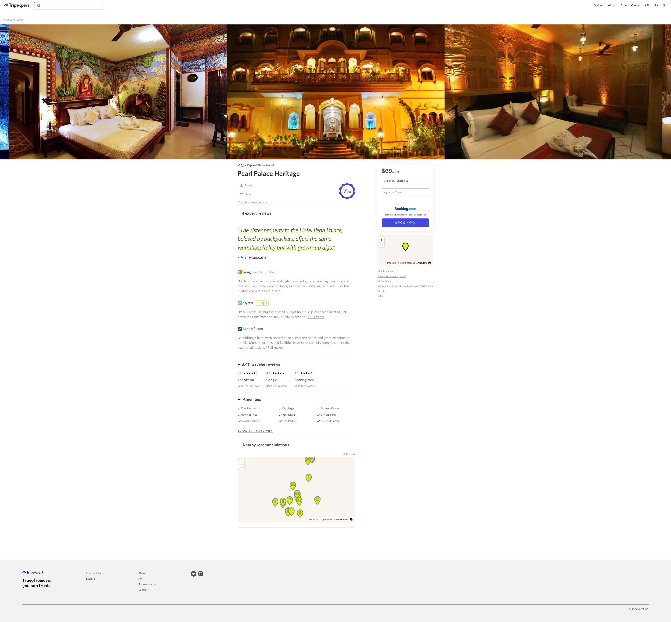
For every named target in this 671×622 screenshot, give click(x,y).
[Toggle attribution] (351, 519)
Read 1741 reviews (248, 385)
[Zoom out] (241, 467)
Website (381, 291)
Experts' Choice (630, 5)
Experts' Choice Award (260, 165)
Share (248, 185)
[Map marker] (300, 513)
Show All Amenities (255, 431)
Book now (405, 222)
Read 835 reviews (276, 385)
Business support (148, 584)
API (647, 5)
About (611, 5)
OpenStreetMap (329, 519)
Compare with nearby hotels (391, 276)
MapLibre (313, 519)
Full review (316, 317)
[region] (405, 250)
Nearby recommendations (265, 444)
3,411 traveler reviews (261, 364)
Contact (142, 589)
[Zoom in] (241, 461)
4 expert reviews (256, 213)
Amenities (251, 399)
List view (350, 454)
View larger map (385, 271)
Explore (598, 5)
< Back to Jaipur (13, 20)
